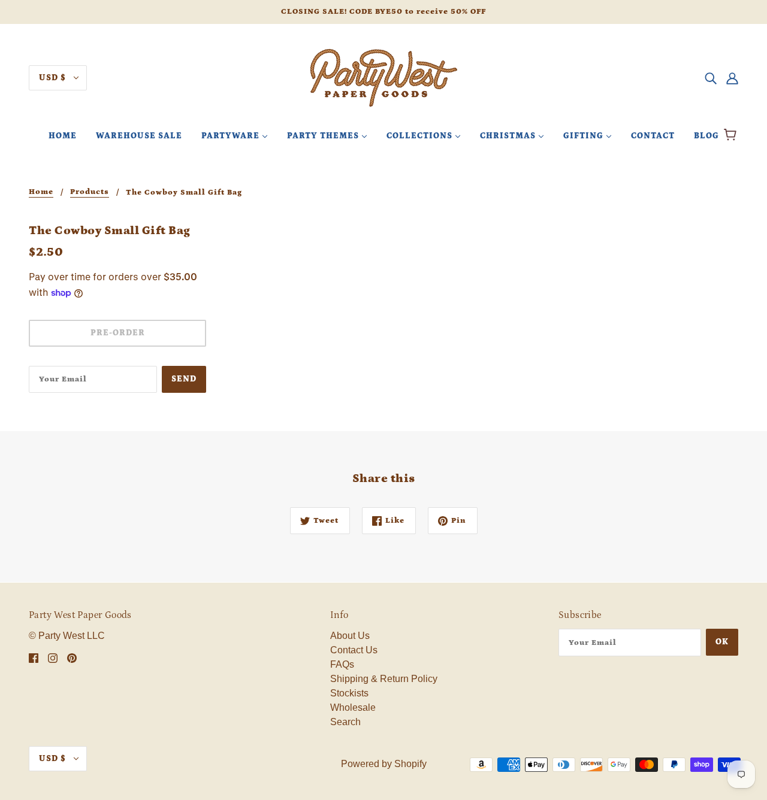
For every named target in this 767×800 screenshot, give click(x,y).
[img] (710, 78)
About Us (350, 636)
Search (345, 722)
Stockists (349, 693)
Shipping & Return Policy (383, 679)
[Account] (732, 78)
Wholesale (353, 707)
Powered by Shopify (384, 764)
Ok (722, 642)
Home (41, 192)
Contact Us (354, 650)
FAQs (342, 664)
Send (184, 379)
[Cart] (732, 135)
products (89, 192)
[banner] (383, 77)
